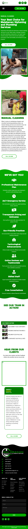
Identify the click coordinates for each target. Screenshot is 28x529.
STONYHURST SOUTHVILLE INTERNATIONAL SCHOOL (16, 338)
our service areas (22, 479)
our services (12, 479)
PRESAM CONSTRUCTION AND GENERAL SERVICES (16, 330)
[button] (3, 8)
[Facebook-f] (20, 3)
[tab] (14, 327)
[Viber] (25, 3)
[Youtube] (22, 3)
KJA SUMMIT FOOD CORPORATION (16, 326)
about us (4, 478)
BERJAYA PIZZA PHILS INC (15, 334)
